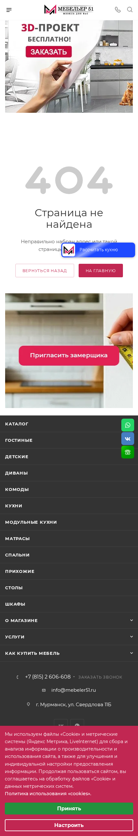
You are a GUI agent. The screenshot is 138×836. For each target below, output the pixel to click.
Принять (69, 808)
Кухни (13, 505)
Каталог (17, 423)
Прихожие (19, 571)
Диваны (16, 473)
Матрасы (17, 538)
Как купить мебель (32, 653)
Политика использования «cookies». (48, 793)
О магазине (21, 620)
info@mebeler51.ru (73, 690)
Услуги (15, 636)
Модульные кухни (31, 522)
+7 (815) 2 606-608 (48, 677)
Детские (17, 456)
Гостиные (18, 440)
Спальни (17, 554)
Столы (14, 587)
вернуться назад (44, 270)
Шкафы (15, 604)
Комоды (17, 489)
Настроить (69, 825)
